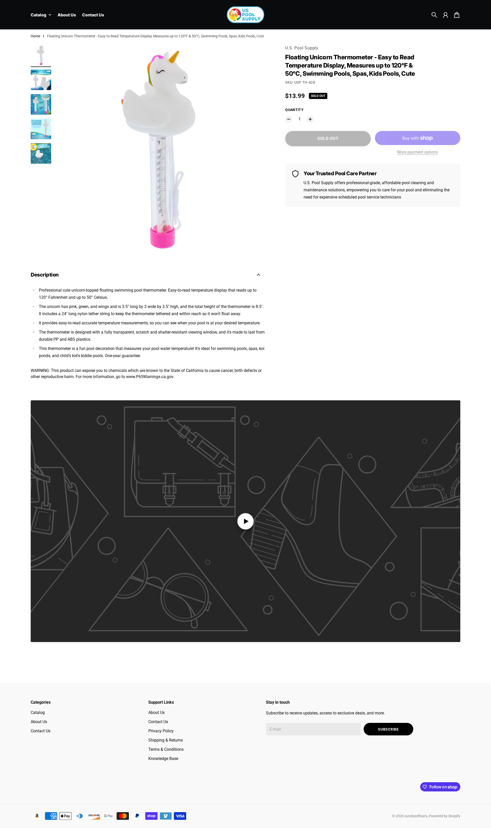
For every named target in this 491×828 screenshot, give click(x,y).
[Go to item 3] (41, 104)
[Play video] (245, 521)
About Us (39, 721)
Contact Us (40, 730)
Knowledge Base (163, 758)
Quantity (294, 110)
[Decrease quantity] (288, 119)
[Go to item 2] (41, 80)
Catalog (38, 712)
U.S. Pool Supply (301, 48)
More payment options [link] (417, 152)
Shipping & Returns (165, 740)
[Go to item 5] (41, 153)
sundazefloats (416, 816)
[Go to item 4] (41, 129)
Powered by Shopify (444, 816)
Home (35, 36)
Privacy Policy (161, 730)
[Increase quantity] (310, 119)
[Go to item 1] (41, 55)
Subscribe (388, 729)
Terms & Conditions (166, 749)
